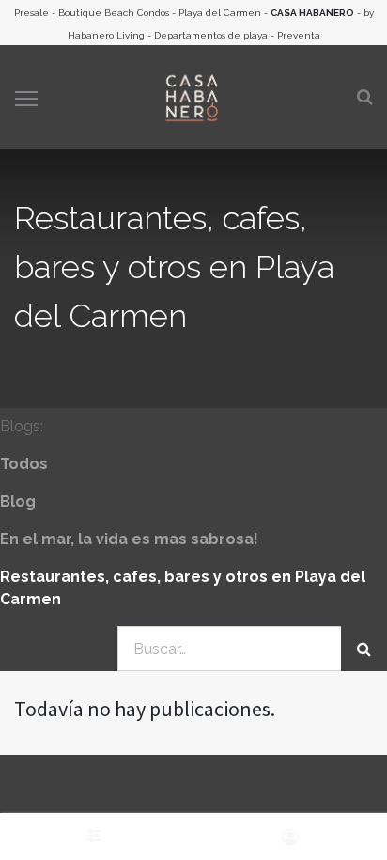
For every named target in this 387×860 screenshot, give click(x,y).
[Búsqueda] (364, 648)
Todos (24, 464)
